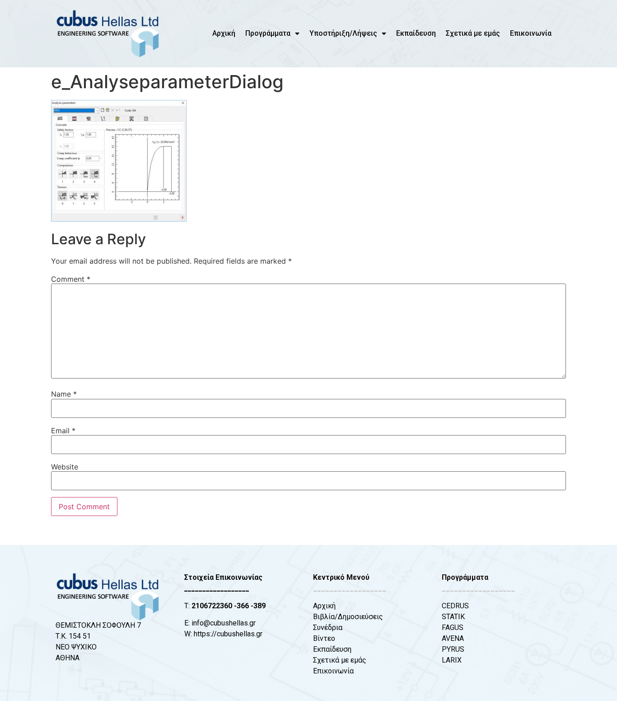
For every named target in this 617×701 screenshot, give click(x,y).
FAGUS (452, 627)
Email (63, 430)
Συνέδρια (327, 627)
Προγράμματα (267, 33)
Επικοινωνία (531, 33)
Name (64, 394)
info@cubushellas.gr (224, 623)
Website (64, 466)
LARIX (452, 660)
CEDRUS (455, 606)
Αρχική (223, 33)
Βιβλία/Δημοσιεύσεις (348, 616)
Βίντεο (324, 638)
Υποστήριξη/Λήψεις (343, 33)
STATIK (453, 616)
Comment (70, 279)
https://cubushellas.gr (228, 634)
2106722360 (212, 606)
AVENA (453, 638)
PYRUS (453, 649)
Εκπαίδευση (416, 33)
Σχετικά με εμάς (473, 33)
